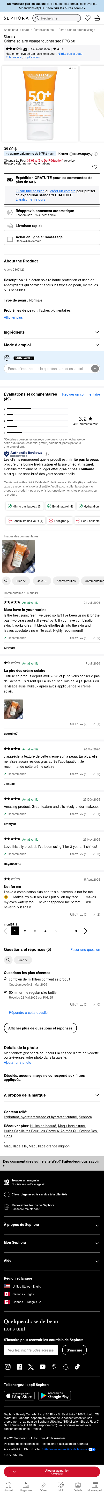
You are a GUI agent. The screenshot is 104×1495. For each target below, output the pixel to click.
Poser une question (85, 949)
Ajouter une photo (17, 1062)
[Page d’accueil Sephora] (16, 18)
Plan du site (32, 1449)
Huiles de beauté (43, 1125)
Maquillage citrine (71, 1125)
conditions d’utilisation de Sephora (65, 1443)
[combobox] (56, 18)
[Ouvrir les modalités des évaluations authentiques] (47, 454)
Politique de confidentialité (21, 1443)
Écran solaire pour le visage (77, 29)
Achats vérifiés (66, 581)
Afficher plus (13, 317)
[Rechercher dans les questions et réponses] (8, 960)
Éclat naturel (14, 57)
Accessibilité (12, 1449)
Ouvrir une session (30, 191)
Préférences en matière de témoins (65, 1449)
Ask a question (40, 49)
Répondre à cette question (29, 1012)
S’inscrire (74, 1350)
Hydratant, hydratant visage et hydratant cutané (40, 1116)
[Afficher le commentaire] (18, 556)
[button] (70, 154)
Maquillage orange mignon (49, 1146)
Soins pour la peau (16, 29)
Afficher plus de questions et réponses (40, 1028)
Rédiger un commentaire (81, 394)
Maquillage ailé (15, 1146)
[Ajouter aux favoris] (94, 167)
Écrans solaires (43, 29)
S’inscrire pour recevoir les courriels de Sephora (43, 1340)
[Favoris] (87, 18)
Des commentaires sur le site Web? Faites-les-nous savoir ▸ (51, 1163)
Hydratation (32, 57)
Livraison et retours (30, 199)
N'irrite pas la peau (70, 53)
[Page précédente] (5, 930)
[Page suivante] (85, 930)
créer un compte (62, 191)
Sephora (85, 1116)
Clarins (9, 36)
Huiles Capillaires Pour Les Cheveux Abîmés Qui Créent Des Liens (51, 1133)
